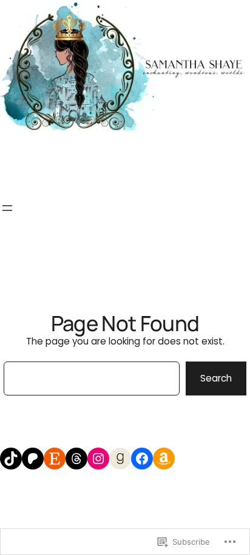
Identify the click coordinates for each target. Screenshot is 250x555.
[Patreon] (33, 458)
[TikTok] (11, 458)
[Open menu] (7, 208)
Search (216, 378)
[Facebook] (142, 458)
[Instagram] (98, 458)
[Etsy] (55, 458)
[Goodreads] (120, 458)
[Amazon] (164, 458)
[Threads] (76, 458)
